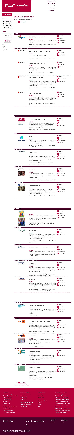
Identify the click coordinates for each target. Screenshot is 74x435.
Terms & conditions (53, 419)
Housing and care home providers (10, 406)
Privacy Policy (52, 420)
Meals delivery (24, 397)
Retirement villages (7, 397)
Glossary (40, 404)
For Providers (51, 8)
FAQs (39, 406)
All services (23, 399)
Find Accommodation (51, 1)
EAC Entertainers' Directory (61, 412)
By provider (5, 49)
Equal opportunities (64, 420)
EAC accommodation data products (62, 401)
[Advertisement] (43, 28)
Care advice (40, 395)
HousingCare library (42, 400)
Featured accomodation (8, 410)
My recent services (7, 25)
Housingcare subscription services (62, 403)
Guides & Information (51, 5)
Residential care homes (26, 404)
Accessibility (63, 419)
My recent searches (7, 21)
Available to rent (6, 401)
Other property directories (9, 412)
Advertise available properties (61, 395)
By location (5, 47)
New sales (5, 405)
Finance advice (41, 397)
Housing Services (51, 3)
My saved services (6, 27)
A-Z (3, 44)
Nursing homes (24, 406)
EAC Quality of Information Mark (62, 397)
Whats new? (51, 10)
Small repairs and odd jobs (26, 394)
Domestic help (24, 395)
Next (24, 22)
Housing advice (41, 394)
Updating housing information (61, 394)
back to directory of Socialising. (22, 385)
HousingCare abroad (7, 408)
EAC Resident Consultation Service (62, 408)
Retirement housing (7, 394)
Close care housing (7, 399)
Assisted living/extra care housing (10, 395)
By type (4, 46)
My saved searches (7, 23)
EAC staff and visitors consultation (62, 410)
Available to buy (6, 403)
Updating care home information (62, 399)
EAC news (40, 402)
